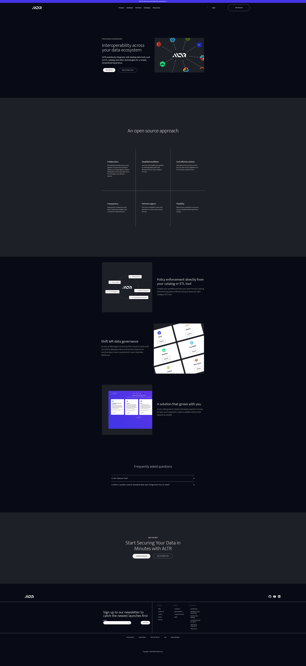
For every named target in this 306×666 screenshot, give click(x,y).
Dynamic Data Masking (194, 617)
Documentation (178, 612)
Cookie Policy (142, 637)
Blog (159, 609)
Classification (194, 609)
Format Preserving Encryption (195, 621)
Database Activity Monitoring (195, 612)
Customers (177, 609)
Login (175, 617)
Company (147, 8)
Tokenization (194, 629)
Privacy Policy (130, 637)
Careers (160, 614)
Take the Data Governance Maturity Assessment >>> (153, 1)
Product (121, 8)
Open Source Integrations (194, 625)
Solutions (130, 8)
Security (160, 620)
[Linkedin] (279, 596)
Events (160, 617)
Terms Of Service (155, 637)
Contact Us (161, 612)
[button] (207, 8)
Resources (156, 8)
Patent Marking (175, 637)
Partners (138, 8)
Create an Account (179, 614)
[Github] (270, 596)
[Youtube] (274, 596)
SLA (165, 637)
